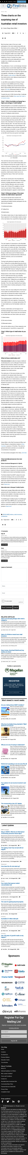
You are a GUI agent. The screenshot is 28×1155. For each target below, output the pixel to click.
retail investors (18, 514)
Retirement (3, 864)
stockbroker (4, 516)
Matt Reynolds (5, 896)
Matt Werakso (5, 777)
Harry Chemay (5, 758)
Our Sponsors (4, 1054)
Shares (2, 881)
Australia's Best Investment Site (9, 1081)
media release (12, 75)
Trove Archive (4, 1062)
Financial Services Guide (19, 1129)
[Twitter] (20, 33)
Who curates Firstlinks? (7, 1073)
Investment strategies (6, 899)
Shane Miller (14, 28)
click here (24, 452)
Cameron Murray (5, 861)
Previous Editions (5, 1057)
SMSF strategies (5, 829)
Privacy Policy (4, 1089)
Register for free (22, 1)
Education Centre (5, 1060)
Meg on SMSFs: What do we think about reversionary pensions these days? (12, 832)
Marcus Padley (5, 718)
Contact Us (4, 1078)
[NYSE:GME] (6, 514)
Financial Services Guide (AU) (8, 1086)
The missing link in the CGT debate (11, 803)
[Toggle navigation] (3, 5)
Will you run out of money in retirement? (13, 745)
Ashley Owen (5, 930)
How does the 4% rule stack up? (10, 866)
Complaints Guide (5, 1092)
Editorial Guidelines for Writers (8, 1071)
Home (2, 11)
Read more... (7, 484)
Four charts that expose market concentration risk (10, 884)
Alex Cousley (5, 913)
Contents (3, 1052)
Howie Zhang (6, 28)
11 (20, 878)
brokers (12, 514)
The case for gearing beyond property (12, 902)
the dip (7, 89)
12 (20, 845)
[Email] (3, 38)
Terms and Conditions (6, 1076)
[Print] (5, 38)
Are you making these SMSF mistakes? (12, 705)
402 (6, 11)
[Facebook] (18, 33)
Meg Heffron (5, 845)
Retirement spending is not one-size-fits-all (14, 764)
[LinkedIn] (23, 33)
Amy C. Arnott (5, 878)
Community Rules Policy (7, 1084)
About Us (3, 1068)
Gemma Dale (5, 645)
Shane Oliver (5, 739)
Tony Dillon (4, 817)
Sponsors (10, 1)
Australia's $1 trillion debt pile (9, 918)
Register (13, 1040)
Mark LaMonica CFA (6, 798)
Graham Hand (5, 629)
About (14, 1)
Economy (3, 916)
